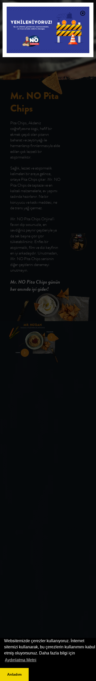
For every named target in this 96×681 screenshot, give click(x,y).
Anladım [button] (14, 674)
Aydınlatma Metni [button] (20, 660)
